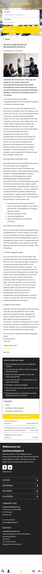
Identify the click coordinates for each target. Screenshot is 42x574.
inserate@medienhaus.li (10, 522)
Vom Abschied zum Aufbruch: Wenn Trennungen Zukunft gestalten (22, 370)
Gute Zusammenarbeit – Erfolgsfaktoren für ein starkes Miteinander (21, 381)
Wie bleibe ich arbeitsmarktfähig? (17, 385)
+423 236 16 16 (10, 520)
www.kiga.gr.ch (8, 348)
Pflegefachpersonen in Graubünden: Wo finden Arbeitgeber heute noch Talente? (21, 394)
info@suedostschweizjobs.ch (12, 544)
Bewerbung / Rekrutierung (14, 411)
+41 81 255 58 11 (10, 541)
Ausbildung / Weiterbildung (14, 408)
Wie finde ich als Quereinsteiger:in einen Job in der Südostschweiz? (22, 389)
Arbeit (8, 405)
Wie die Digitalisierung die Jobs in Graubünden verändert (21, 365)
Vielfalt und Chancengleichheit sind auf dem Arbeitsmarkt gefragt (20, 375)
